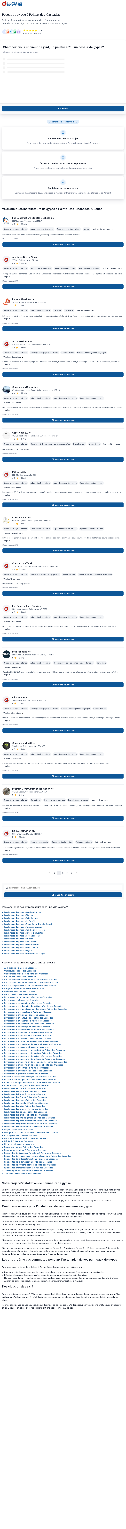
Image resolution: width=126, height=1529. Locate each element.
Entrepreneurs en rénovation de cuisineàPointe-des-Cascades (33, 1053)
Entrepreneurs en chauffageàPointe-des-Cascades (28, 1021)
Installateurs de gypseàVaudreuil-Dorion (22, 912)
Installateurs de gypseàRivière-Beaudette (23, 933)
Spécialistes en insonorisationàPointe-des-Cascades (28, 1167)
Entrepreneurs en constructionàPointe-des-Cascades (29, 1029)
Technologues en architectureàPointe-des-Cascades (28, 1170)
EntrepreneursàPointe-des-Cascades (21, 1000)
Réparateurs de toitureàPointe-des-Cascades (25, 1150)
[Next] (76, 873)
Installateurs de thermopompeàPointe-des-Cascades (28, 1126)
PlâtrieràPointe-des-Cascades (18, 1141)
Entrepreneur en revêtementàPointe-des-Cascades (28, 997)
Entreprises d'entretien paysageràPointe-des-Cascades (30, 1076)
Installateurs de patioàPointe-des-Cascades (24, 1106)
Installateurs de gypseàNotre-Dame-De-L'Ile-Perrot (28, 924)
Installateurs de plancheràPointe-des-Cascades (26, 1115)
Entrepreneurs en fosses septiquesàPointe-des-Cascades (31, 1041)
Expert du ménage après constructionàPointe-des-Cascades (32, 1082)
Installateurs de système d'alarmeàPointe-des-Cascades (30, 1123)
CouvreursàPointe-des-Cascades (20, 976)
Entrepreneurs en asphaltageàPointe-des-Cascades (28, 1012)
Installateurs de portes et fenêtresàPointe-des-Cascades (30, 1120)
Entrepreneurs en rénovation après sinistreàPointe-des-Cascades (34, 1050)
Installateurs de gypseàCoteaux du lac (22, 936)
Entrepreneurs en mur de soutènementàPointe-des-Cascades (32, 1044)
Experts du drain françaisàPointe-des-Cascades (26, 1085)
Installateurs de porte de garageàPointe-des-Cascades (29, 1118)
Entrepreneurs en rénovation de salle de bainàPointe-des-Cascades (35, 1062)
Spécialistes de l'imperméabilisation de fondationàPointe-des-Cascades (37, 1156)
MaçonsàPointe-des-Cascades (18, 1129)
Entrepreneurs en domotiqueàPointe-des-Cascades (28, 1032)
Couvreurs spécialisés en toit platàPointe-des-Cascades (30, 985)
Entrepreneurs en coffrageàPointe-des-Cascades (27, 1026)
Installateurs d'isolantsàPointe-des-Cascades (25, 1091)
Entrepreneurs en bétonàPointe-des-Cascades (26, 1015)
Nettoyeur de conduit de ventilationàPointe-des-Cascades (31, 1132)
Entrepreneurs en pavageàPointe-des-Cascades (26, 1047)
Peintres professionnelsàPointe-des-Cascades (25, 1138)
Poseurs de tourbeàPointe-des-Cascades (23, 1147)
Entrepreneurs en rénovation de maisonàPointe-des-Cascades (33, 1056)
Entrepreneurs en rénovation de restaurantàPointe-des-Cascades (34, 1059)
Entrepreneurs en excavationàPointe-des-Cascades (28, 1035)
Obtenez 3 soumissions (63, 895)
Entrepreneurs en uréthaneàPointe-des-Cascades (27, 1068)
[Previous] (49, 873)
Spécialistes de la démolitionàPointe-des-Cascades (28, 1162)
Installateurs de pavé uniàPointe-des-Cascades (26, 1109)
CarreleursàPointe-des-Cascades (20, 971)
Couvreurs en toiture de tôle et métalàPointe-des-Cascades (31, 982)
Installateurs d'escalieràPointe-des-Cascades (25, 1088)
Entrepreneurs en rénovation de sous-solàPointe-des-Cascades (33, 1065)
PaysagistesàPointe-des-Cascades (20, 1135)
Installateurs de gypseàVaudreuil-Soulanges (24, 953)
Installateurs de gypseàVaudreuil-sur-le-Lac (24, 930)
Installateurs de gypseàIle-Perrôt (19, 921)
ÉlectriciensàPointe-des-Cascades (20, 994)
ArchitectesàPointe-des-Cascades (20, 968)
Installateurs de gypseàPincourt (18, 915)
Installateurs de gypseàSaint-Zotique (21, 947)
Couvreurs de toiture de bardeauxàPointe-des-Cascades (30, 979)
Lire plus (6, 277)
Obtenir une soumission (63, 244)
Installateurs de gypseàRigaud (18, 950)
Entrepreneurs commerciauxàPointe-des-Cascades (28, 1003)
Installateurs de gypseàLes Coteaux (21, 941)
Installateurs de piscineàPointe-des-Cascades (25, 1112)
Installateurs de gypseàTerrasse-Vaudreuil (23, 927)
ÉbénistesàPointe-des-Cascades (19, 991)
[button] (123, 3)
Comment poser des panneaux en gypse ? (22, 1224)
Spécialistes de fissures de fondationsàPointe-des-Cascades (32, 1153)
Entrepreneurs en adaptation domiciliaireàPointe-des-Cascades (33, 1006)
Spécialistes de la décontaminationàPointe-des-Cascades (31, 1159)
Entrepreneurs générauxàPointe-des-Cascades (26, 1073)
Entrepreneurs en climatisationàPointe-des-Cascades (29, 1023)
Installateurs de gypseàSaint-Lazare (21, 918)
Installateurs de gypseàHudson (18, 938)
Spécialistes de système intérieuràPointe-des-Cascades (30, 1165)
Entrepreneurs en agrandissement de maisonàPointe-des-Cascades (35, 1009)
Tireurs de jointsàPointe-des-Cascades (22, 1173)
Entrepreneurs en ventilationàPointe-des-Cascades (28, 1071)
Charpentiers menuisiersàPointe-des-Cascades (26, 974)
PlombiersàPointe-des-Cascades (19, 1144)
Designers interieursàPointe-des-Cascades (24, 988)
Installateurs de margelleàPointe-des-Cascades (26, 1103)
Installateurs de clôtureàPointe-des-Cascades (25, 1097)
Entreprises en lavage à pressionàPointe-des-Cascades (30, 1079)
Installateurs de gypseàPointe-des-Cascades (25, 1100)
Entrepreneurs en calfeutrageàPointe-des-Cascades (28, 1018)
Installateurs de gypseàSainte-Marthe (21, 944)
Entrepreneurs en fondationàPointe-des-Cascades (27, 1038)
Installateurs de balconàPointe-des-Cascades (25, 1094)
